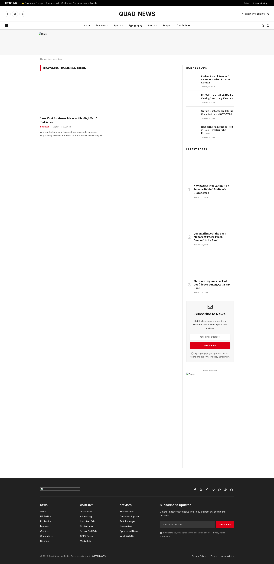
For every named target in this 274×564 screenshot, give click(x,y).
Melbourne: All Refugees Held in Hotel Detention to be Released (217, 130)
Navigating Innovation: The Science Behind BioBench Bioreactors (211, 189)
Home (87, 25)
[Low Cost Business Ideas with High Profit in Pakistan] (73, 95)
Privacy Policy (260, 3)
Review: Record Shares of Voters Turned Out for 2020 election (215, 79)
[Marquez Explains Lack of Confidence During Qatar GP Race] (210, 263)
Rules (246, 3)
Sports (117, 25)
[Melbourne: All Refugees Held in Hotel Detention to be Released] (192, 130)
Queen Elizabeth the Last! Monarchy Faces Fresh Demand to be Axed (210, 237)
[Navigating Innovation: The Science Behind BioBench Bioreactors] (210, 168)
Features (101, 25)
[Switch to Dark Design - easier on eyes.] (267, 25)
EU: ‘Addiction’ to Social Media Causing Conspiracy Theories (217, 97)
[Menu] (6, 25)
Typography (135, 25)
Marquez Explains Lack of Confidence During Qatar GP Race (212, 284)
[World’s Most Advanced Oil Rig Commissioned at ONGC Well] (192, 114)
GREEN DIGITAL (261, 14)
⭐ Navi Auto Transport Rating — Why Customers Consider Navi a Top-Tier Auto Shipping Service (61, 3)
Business (44, 127)
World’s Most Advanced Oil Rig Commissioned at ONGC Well (217, 113)
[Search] (263, 25)
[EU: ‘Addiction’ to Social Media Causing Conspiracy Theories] (192, 98)
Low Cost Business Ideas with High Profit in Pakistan (71, 120)
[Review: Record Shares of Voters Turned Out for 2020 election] (192, 79)
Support (167, 25)
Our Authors (183, 25)
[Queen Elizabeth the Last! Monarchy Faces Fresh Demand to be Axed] (210, 216)
